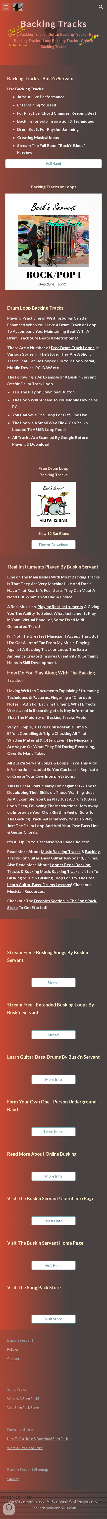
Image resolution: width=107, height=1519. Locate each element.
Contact (13, 1359)
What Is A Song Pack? (23, 1399)
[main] (53, 32)
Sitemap (13, 1479)
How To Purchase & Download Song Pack (37, 1439)
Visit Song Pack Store (23, 1408)
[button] (6, 7)
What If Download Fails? (25, 1448)
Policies (12, 1349)
